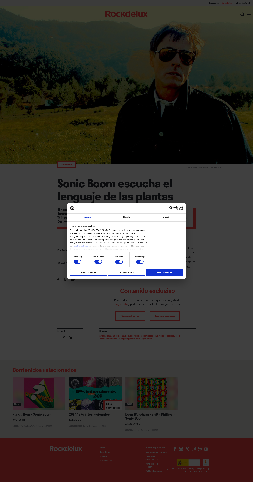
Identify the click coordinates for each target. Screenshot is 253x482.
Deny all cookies (88, 272)
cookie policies (81, 246)
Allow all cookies (164, 272)
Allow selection (127, 272)
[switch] (98, 262)
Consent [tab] (87, 217)
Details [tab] (126, 217)
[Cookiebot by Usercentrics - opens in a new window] (171, 208)
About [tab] (166, 217)
